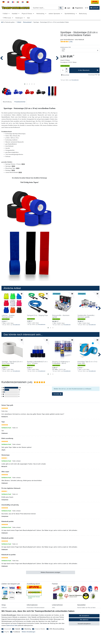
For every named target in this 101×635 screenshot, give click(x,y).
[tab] (7, 102)
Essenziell (8, 629)
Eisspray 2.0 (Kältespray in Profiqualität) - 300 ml (61, 362)
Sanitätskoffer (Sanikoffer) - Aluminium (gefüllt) (86, 316)
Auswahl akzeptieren (84, 623)
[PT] (27, 2)
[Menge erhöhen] (66, 69)
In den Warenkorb (83, 70)
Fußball (5, 13)
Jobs (53, 607)
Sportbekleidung (70, 13)
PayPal (7, 632)
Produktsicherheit (19, 102)
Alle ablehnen (84, 619)
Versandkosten (75, 80)
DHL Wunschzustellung (57, 629)
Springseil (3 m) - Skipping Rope (37, 315)
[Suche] (60, 8)
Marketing (28, 629)
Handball (15, 13)
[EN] (8, 2)
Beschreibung (7, 102)
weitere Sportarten (55, 13)
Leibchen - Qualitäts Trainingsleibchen (8, 316)
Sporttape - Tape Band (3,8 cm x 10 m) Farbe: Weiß (12, 362)
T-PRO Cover (7, 18)
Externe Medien (40, 629)
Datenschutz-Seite (12, 625)
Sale (28, 18)
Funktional (16, 632)
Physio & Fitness (27, 13)
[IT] (18, 2)
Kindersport (19, 18)
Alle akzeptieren (84, 615)
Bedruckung (83, 13)
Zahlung (4, 607)
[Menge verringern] (66, 71)
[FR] (13, 2)
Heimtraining (40, 13)
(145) (70, 41)
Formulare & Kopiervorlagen (35, 607)
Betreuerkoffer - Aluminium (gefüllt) (60, 316)
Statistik (17, 629)
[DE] (3, 2)
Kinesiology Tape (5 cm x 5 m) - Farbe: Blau (88, 362)
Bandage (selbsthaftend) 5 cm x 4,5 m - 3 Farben (37, 362)
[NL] (23, 2)
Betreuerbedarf (27, 22)
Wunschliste (65, 75)
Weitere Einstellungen (28, 632)
